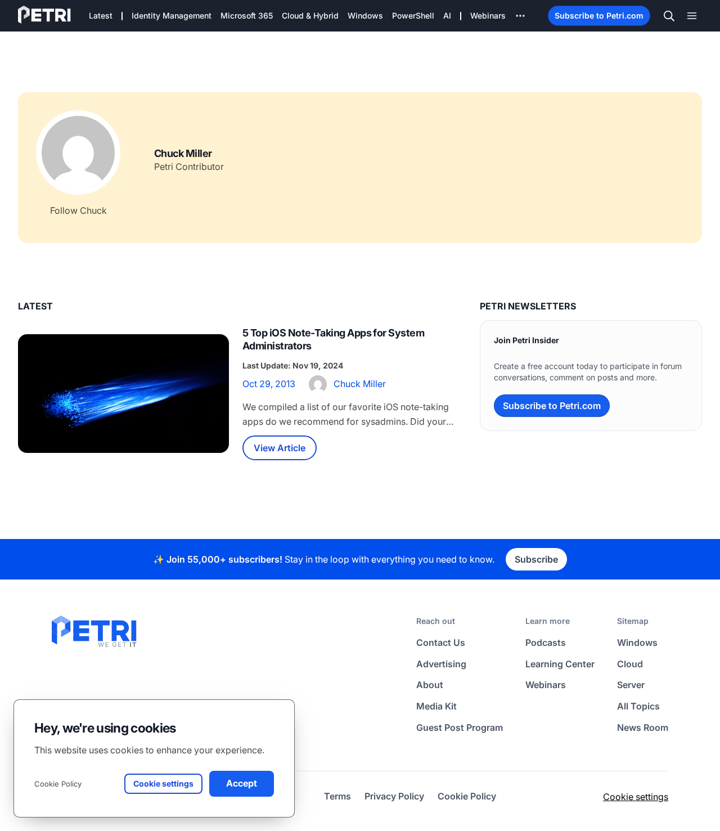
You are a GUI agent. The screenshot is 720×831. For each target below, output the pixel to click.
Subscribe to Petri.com (599, 15)
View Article (279, 447)
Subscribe (536, 559)
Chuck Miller (360, 383)
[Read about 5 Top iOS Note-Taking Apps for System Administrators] (123, 393)
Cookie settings (635, 796)
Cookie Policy (58, 783)
